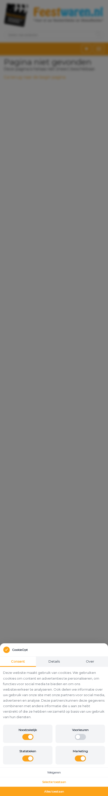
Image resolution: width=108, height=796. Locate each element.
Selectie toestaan (54, 782)
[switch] (27, 737)
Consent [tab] (18, 661)
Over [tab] (90, 661)
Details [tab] (54, 661)
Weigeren (54, 772)
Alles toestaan (54, 791)
